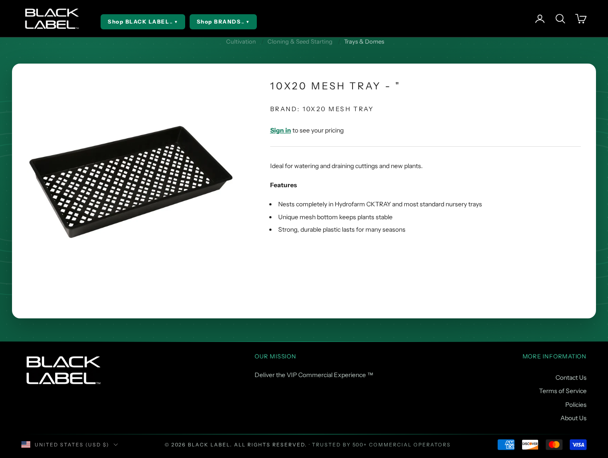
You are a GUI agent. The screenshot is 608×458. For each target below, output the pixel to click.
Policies (576, 405)
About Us (573, 418)
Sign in (280, 130)
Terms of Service (563, 391)
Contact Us (571, 378)
